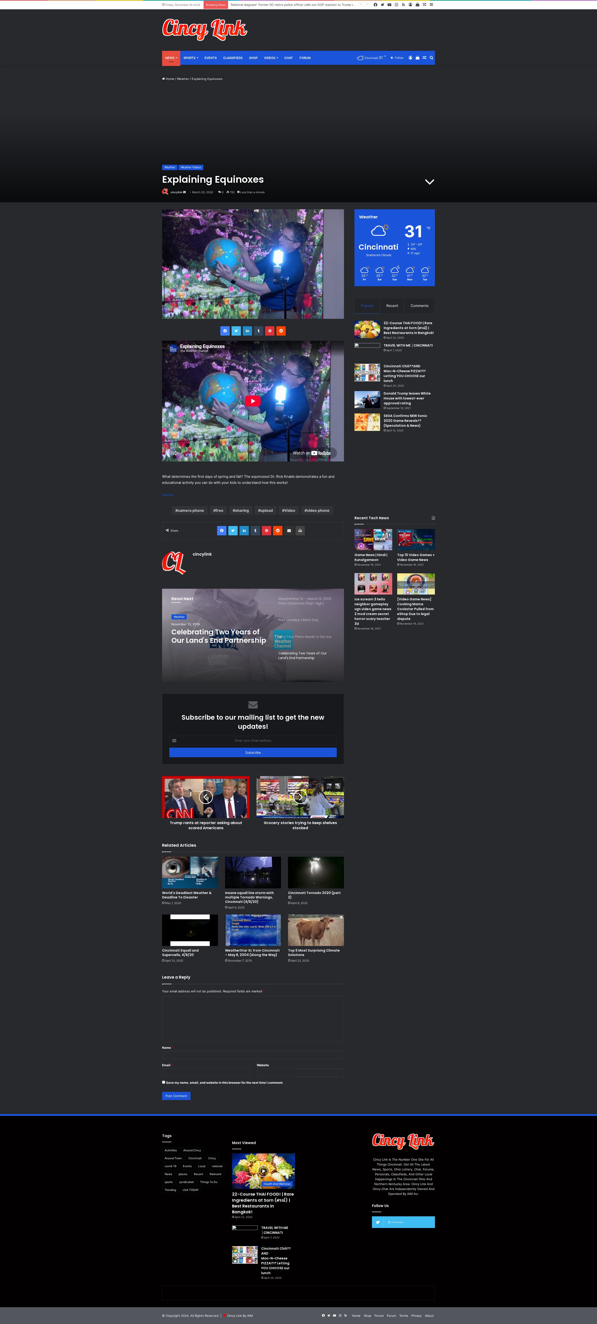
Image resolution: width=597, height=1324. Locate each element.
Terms (403, 1315)
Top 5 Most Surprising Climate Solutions (314, 952)
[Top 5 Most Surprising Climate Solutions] (316, 930)
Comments (420, 305)
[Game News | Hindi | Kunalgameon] (373, 539)
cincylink (176, 192)
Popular (367, 305)
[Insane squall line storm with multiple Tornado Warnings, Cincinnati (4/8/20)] (253, 872)
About (429, 1315)
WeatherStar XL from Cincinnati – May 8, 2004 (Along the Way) (252, 952)
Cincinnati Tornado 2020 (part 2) (314, 895)
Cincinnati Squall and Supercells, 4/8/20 (180, 952)
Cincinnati (195, 1158)
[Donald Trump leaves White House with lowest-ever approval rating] (367, 399)
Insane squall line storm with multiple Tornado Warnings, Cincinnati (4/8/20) (249, 897)
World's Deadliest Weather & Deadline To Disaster (187, 895)
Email (167, 1065)
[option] (253, 635)
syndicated (186, 1182)
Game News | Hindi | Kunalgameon (370, 557)
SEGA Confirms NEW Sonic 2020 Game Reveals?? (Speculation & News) (405, 420)
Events (211, 58)
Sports (189, 58)
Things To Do (208, 1182)
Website (263, 1065)
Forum (305, 58)
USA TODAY (191, 1190)
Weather (183, 79)
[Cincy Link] (205, 30)
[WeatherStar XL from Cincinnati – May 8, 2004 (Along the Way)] (253, 930)
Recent (392, 305)
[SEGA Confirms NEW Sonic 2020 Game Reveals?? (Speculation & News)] (367, 422)
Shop (253, 58)
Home (169, 79)
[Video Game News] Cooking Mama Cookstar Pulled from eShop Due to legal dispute (415, 609)
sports (169, 1182)
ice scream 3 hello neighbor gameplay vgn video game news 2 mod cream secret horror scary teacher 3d (372, 611)
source (168, 494)
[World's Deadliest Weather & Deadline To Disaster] (190, 872)
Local (201, 1166)
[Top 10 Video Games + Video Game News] (416, 539)
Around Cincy (192, 1150)
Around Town (173, 1158)
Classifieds (233, 58)
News (169, 58)
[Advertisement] (345, 24)
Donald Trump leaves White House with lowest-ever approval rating (407, 398)
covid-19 (170, 1166)
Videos (269, 58)
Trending (170, 1190)
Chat (288, 58)
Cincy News (182, 617)
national (217, 1166)
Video (290, 510)
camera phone (191, 510)
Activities (171, 1150)
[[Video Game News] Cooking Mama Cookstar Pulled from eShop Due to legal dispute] (416, 583)
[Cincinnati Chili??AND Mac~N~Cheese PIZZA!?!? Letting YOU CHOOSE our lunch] (367, 372)
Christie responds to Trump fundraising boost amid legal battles (276, 5)
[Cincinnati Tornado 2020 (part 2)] (316, 872)
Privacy (416, 1315)
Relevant (215, 1174)
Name (167, 1047)
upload (266, 510)
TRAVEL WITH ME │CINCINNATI (408, 345)
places (183, 1174)
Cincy (212, 1158)
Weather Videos (191, 167)
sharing (242, 510)
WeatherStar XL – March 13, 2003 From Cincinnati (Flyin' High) (219, 636)
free (219, 510)
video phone (318, 510)
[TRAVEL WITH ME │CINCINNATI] (367, 352)
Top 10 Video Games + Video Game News (416, 557)
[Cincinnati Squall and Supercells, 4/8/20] (190, 930)
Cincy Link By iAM (240, 1315)
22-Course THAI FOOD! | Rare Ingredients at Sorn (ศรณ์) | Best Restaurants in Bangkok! (409, 328)
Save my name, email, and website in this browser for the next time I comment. (224, 1082)
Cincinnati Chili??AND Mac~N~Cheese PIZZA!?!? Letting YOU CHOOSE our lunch (405, 373)
